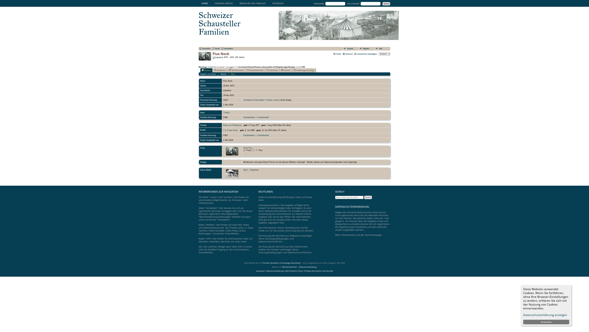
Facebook (278, 3)
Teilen (338, 54)
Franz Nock (232, 130)
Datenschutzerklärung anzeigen (545, 315)
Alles (233, 74)
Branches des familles (253, 3)
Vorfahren (221, 70)
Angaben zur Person (208, 74)
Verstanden (546, 322)
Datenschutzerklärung (307, 267)
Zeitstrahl (273, 70)
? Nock (226, 112)
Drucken (349, 54)
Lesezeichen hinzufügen (367, 54)
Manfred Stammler (289, 267)
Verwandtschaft (256, 70)
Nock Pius (247, 148)
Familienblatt (249, 117)
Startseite (206, 48)
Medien (366, 48)
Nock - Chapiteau (251, 170)
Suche (217, 48)
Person (207, 70)
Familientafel (263, 117)
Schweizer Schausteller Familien (220, 23)
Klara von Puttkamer (232, 125)
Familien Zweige (224, 3)
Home (205, 3)
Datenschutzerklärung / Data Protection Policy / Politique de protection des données (299, 271)
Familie (287, 70)
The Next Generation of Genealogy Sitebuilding (281, 263)
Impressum (260, 271)
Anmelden (228, 48)
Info (380, 48)
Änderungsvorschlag (305, 70)
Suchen (350, 48)
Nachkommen (238, 70)
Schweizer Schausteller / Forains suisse (261, 100)
